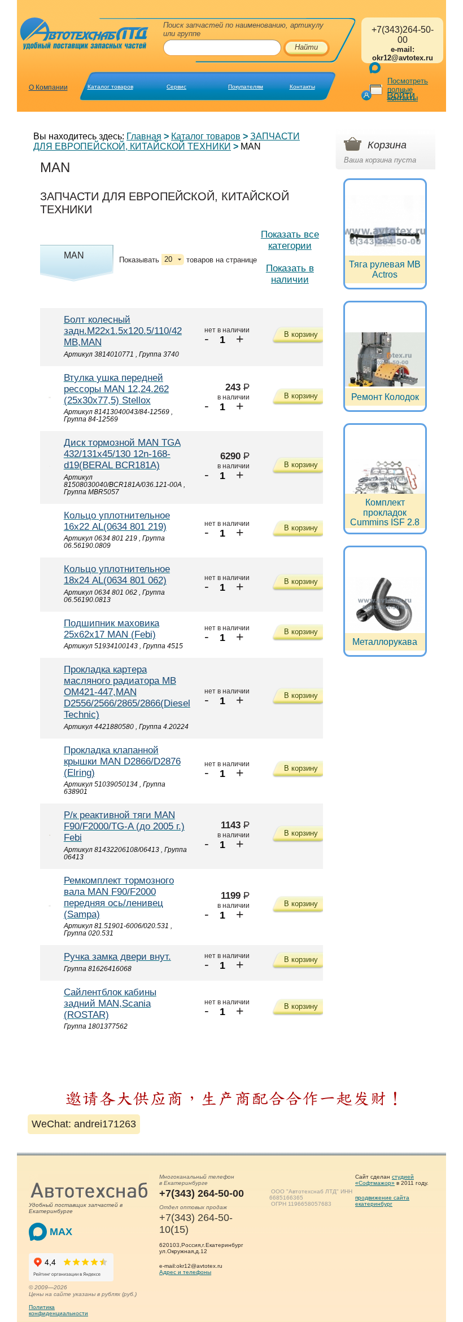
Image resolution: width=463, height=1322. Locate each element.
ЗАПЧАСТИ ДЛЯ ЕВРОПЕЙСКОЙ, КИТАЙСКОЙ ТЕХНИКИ (166, 141)
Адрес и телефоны (185, 1272)
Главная (143, 136)
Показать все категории (290, 240)
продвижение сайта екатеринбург (382, 1200)
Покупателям (245, 87)
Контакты (302, 87)
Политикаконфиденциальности (58, 1310)
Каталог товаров (110, 87)
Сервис (176, 87)
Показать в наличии (290, 274)
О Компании (48, 87)
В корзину (301, 334)
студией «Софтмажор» (384, 1180)
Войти (401, 95)
